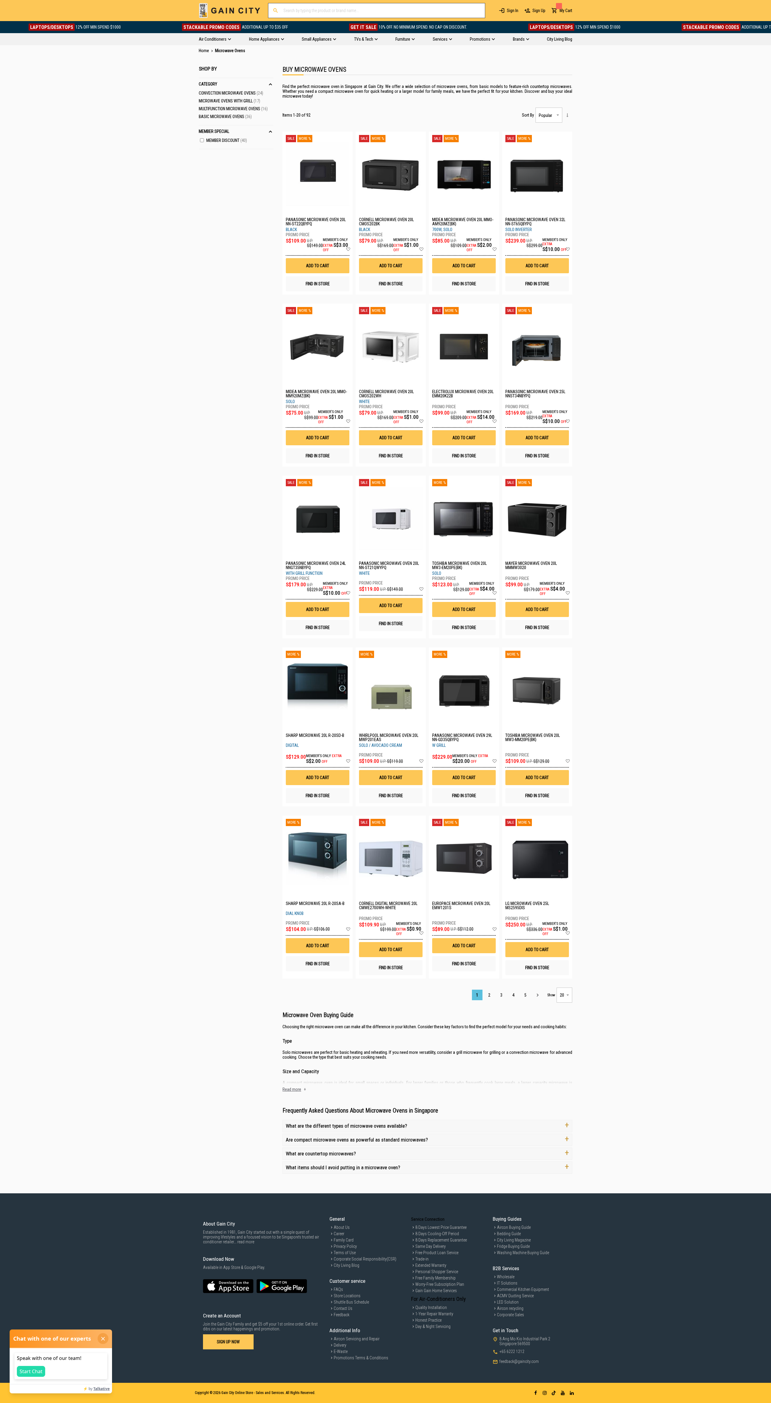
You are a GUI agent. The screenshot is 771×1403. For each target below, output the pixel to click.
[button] (348, 249)
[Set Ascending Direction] (567, 115)
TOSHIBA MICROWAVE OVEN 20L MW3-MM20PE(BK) (532, 737)
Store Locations (347, 1295)
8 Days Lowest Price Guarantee (441, 1227)
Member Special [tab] (214, 131)
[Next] (537, 995)
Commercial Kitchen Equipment (523, 1289)
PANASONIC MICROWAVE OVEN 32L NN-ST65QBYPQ (535, 222)
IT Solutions (507, 1283)
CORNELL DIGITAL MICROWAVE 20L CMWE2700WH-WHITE (388, 905)
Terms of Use (345, 1252)
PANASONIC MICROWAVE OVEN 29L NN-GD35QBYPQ (462, 737)
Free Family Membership (435, 1278)
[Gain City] (230, 10)
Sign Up (538, 10)
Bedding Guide (509, 1233)
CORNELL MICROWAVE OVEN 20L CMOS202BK (386, 222)
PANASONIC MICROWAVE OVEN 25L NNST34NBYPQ (535, 394)
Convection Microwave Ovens (231, 93)
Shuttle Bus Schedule (351, 1302)
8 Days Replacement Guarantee (441, 1240)
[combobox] (376, 10)
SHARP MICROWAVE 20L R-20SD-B (315, 735)
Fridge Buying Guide (513, 1246)
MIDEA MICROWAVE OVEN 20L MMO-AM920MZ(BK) (462, 222)
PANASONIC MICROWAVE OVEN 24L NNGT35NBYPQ (316, 565)
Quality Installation (431, 1307)
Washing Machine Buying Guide (523, 1252)
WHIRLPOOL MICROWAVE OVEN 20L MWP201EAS (388, 737)
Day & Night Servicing (433, 1326)
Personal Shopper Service (436, 1271)
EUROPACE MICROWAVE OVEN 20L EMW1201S (461, 905)
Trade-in (422, 1259)
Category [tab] (208, 84)
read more (245, 1241)
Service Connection (428, 1219)
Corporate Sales (510, 1314)
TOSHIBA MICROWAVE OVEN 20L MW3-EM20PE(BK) (459, 565)
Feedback (341, 1314)
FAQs (338, 1289)
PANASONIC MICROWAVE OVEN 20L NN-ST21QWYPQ (389, 565)
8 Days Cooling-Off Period (437, 1233)
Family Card (344, 1240)
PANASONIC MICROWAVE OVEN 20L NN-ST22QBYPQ (316, 222)
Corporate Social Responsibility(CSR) (365, 1259)
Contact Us (343, 1308)
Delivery (340, 1345)
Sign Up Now (228, 1341)
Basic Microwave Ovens (225, 116)
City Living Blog (346, 1265)
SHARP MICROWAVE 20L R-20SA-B (315, 903)
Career (339, 1233)
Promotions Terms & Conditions (361, 1357)
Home (204, 50)
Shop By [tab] (208, 69)
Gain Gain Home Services (436, 1290)
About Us (342, 1227)
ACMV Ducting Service (515, 1295)
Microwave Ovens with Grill (229, 101)
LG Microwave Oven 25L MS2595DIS (527, 905)
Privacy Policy (345, 1246)
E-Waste (341, 1351)
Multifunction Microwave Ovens (233, 108)
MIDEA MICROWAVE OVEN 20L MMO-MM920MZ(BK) (316, 394)
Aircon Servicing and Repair (356, 1338)
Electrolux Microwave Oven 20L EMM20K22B (463, 394)
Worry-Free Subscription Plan (439, 1284)
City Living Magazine (514, 1240)
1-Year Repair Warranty (434, 1313)
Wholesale (505, 1276)
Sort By (528, 115)
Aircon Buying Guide (514, 1227)
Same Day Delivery (430, 1246)
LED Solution (508, 1302)
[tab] (385, 39)
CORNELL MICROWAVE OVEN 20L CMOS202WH (386, 394)
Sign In (512, 10)
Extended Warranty (430, 1265)
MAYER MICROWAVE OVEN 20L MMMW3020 (531, 565)
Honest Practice (428, 1320)
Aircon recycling (510, 1308)
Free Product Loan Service (436, 1252)
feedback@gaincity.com (519, 1361)
